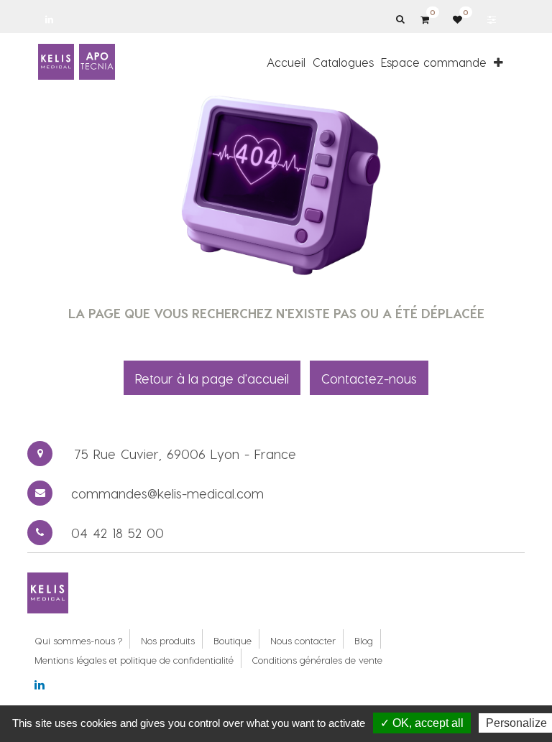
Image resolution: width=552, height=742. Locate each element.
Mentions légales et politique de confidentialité (134, 659)
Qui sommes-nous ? (78, 640)
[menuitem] (286, 61)
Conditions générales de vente (317, 659)
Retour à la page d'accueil (212, 378)
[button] (498, 61)
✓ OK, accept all (422, 723)
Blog (363, 640)
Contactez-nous (369, 378)
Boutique (232, 640)
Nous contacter (303, 640)
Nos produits (168, 640)
